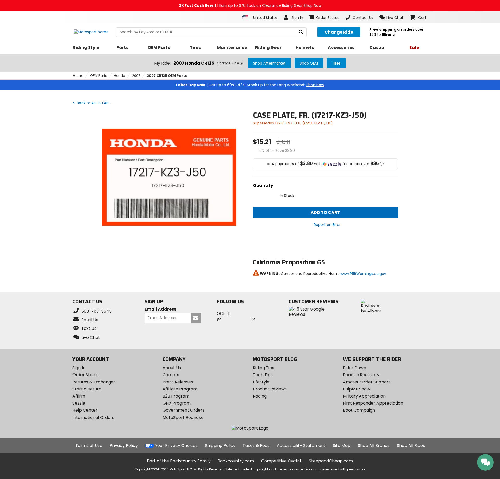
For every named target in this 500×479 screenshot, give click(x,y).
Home (78, 75)
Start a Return (86, 389)
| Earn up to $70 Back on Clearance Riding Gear (250, 5)
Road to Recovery (361, 375)
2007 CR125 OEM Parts (167, 75)
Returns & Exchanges (94, 382)
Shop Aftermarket (269, 63)
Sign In (78, 368)
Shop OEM (309, 63)
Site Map (342, 446)
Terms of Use (88, 446)
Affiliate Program (179, 389)
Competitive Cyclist (281, 461)
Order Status (85, 375)
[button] (391, 17)
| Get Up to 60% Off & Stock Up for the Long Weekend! (250, 84)
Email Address (160, 309)
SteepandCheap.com (331, 461)
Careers (170, 375)
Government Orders (183, 410)
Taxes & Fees (256, 446)
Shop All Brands (374, 446)
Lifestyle (261, 382)
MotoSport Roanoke (183, 417)
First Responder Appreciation (373, 403)
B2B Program (175, 396)
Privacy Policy (124, 446)
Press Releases (177, 382)
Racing (260, 396)
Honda (119, 75)
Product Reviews (270, 389)
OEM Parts (98, 75)
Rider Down (354, 368)
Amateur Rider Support (366, 382)
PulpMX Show (356, 389)
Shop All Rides (411, 446)
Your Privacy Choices (176, 445)
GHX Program (176, 403)
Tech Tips (263, 375)
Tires (336, 63)
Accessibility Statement (301, 446)
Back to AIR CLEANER (94, 102)
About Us (171, 368)
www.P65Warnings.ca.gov (363, 273)
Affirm (78, 396)
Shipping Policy (220, 446)
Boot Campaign (359, 410)
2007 (136, 75)
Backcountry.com (235, 461)
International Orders (93, 417)
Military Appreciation (364, 396)
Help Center (84, 410)
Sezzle (78, 403)
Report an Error (327, 224)
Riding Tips (263, 368)
